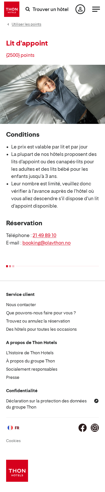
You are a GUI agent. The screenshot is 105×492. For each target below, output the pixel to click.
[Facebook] (82, 428)
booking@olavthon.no (46, 242)
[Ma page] (80, 9)
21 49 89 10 (44, 235)
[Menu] (96, 9)
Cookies (13, 440)
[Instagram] (95, 428)
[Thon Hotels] (11, 9)
